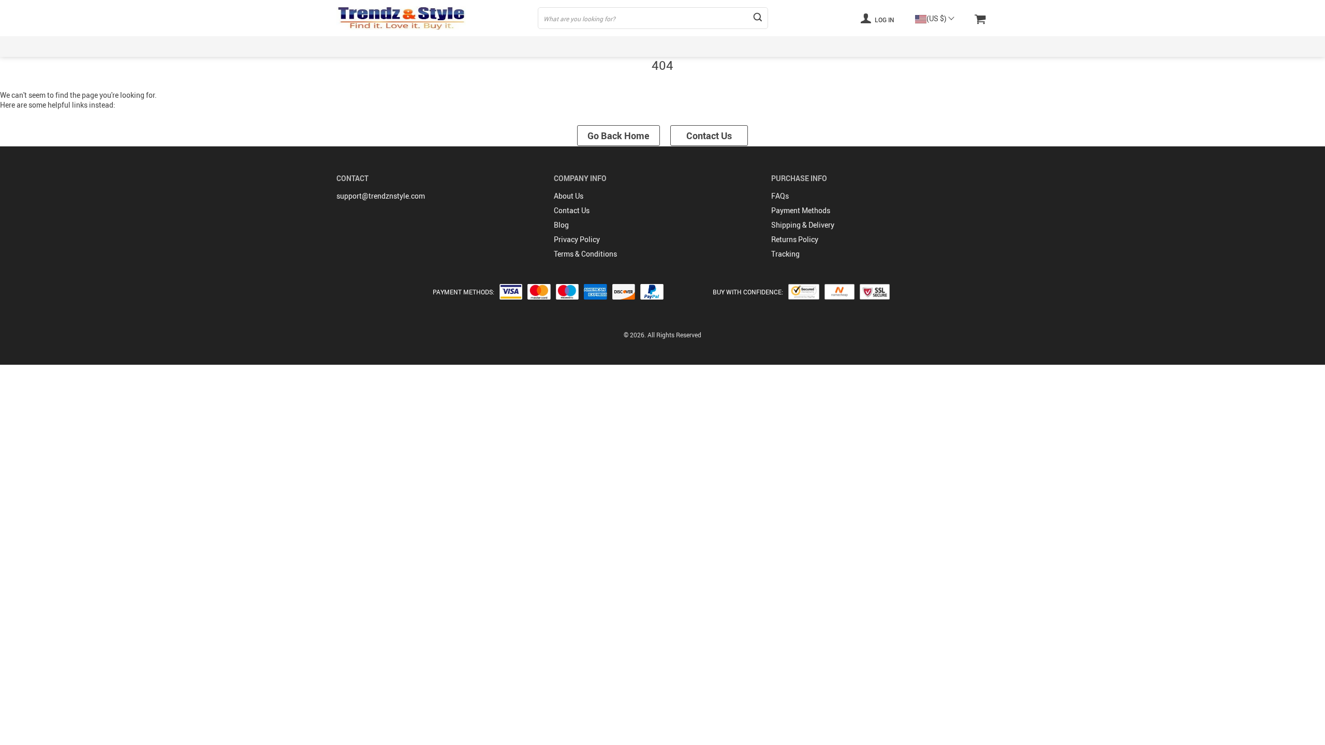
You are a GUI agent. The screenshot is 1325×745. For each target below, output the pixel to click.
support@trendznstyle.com (380, 196)
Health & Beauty (716, 46)
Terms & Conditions (585, 254)
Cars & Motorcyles (912, 46)
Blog (561, 225)
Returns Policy (794, 239)
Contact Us (709, 135)
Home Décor (791, 46)
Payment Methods (800, 210)
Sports (564, 46)
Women (426, 46)
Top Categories (360, 46)
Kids (517, 46)
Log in (883, 20)
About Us (568, 196)
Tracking (785, 254)
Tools (980, 46)
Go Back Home (618, 135)
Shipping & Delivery (802, 225)
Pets (847, 46)
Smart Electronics (633, 46)
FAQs (780, 196)
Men (474, 46)
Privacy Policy (577, 239)
